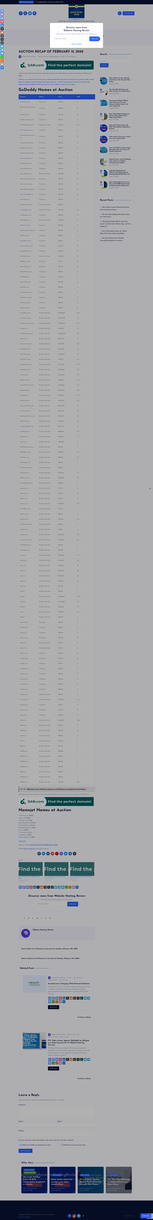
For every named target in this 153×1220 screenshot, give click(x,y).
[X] (2, 39)
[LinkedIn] (2, 25)
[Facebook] (2, 11)
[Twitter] (2, 46)
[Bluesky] (2, 18)
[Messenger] (2, 53)
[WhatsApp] (2, 57)
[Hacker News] (2, 60)
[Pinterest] (2, 21)
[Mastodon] (2, 14)
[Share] (2, 67)
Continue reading (77, 44)
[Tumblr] (2, 28)
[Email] (2, 64)
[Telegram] (2, 50)
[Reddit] (2, 32)
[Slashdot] (2, 43)
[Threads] (2, 36)
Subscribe (95, 39)
